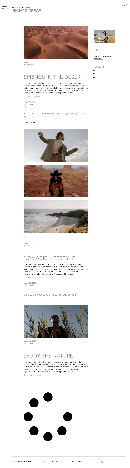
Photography (98, 58)
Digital (102, 56)
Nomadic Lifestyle (49, 258)
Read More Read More (32, 96)
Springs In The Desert (54, 77)
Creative (96, 56)
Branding (105, 54)
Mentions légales (77, 461)
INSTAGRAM (94, 74)
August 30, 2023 (30, 62)
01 (24, 383)
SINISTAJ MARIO (5, 7)
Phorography (28, 65)
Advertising (98, 54)
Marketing (108, 56)
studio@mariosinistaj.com (21, 461)
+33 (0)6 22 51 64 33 (50, 461)
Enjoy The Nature (48, 356)
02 (25, 385)
